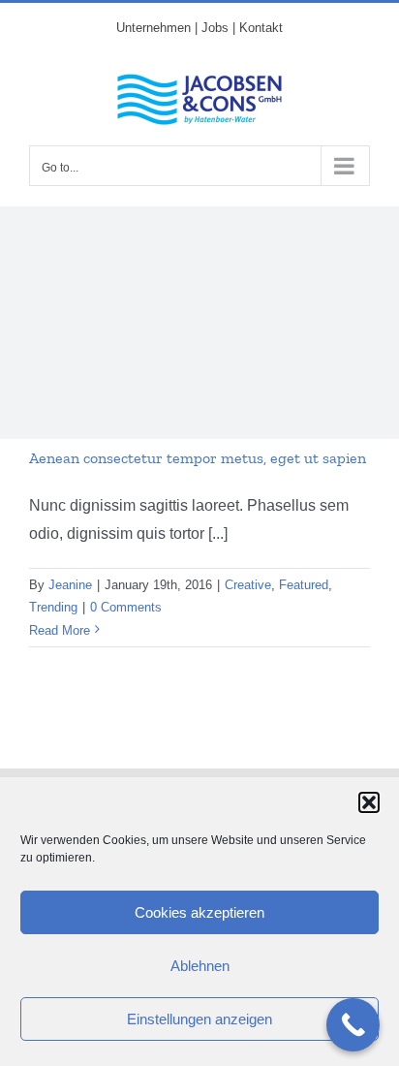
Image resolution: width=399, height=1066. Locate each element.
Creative (248, 585)
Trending (53, 607)
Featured (303, 585)
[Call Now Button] (353, 1024)
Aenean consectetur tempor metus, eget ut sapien (197, 458)
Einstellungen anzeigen (199, 1019)
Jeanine (70, 585)
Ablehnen (200, 965)
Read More (59, 630)
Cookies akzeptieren (199, 912)
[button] (369, 802)
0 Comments (126, 607)
